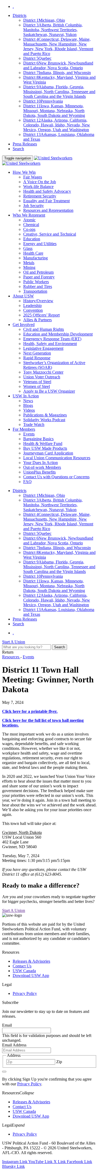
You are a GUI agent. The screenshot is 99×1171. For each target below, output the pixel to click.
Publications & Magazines (45, 415)
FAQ (27, 481)
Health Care (33, 253)
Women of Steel (36, 386)
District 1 (44, 20)
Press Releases (25, 144)
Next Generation (37, 353)
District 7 (57, 72)
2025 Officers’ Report (41, 315)
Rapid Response (36, 358)
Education (31, 239)
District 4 (58, 46)
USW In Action (26, 396)
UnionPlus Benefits (39, 472)
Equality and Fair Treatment (46, 201)
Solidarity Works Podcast (44, 419)
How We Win (24, 172)
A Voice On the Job (39, 182)
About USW (23, 296)
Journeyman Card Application (48, 453)
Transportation (35, 291)
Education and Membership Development (58, 334)
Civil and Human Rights (43, 329)
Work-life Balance (38, 186)
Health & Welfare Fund (42, 443)
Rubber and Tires (37, 286)
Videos (29, 410)
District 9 (59, 92)
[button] (26, 1093)
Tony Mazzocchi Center (43, 372)
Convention (33, 310)
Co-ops (29, 229)
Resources (11, 657)
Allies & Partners (37, 320)
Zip (59, 1061)
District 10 (43, 101)
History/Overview (38, 301)
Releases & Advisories (31, 961)
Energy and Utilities (39, 243)
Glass (27, 248)
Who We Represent (29, 215)
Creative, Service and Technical (49, 234)
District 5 (37, 58)
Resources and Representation (48, 210)
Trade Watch (33, 424)
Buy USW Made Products (45, 448)
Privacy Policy (25, 993)
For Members (24, 429)
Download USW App (31, 975)
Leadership (32, 305)
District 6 (58, 65)
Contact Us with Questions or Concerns (56, 477)
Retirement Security (39, 196)
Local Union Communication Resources (56, 458)
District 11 (54, 111)
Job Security (33, 205)
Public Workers (36, 281)
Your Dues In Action (40, 462)
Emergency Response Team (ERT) (52, 339)
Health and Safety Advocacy (47, 191)
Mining (29, 267)
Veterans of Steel (37, 381)
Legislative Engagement (43, 348)
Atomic (29, 220)
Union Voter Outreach (41, 377)
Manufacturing (35, 258)
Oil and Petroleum (38, 272)
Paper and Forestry (39, 277)
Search (18, 148)
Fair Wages (32, 177)
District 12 (56, 125)
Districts (19, 15)
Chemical (31, 224)
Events (29, 434)
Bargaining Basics (38, 439)
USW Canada (24, 970)
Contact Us (22, 966)
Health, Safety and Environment (50, 343)
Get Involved (24, 324)
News (28, 400)
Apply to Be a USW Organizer (49, 391)
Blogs (28, 405)
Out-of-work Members (42, 467)
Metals (28, 262)
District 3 (53, 30)
